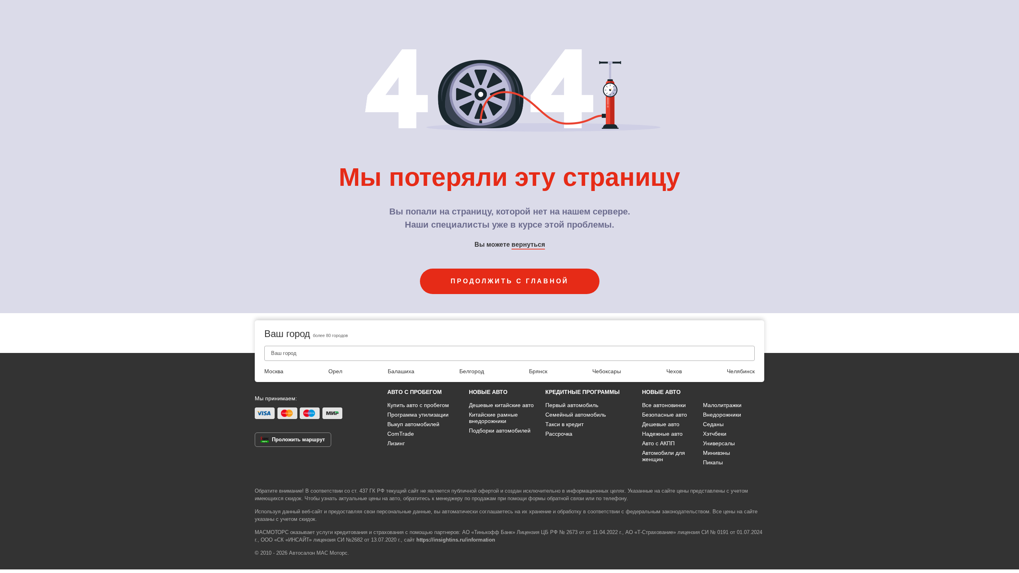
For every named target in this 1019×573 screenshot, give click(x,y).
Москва (273, 371)
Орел (335, 371)
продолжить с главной (510, 281)
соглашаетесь (496, 512)
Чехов (674, 371)
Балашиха (401, 371)
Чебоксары (606, 371)
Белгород (471, 371)
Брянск (538, 371)
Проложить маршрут (298, 439)
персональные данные (404, 512)
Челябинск (741, 371)
